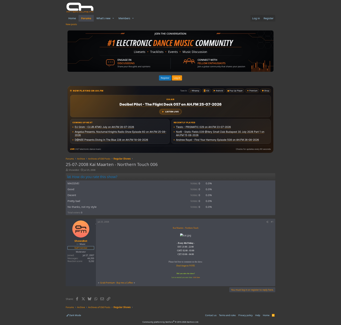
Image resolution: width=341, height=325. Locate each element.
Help (257, 315)
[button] (113, 18)
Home (72, 18)
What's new (103, 18)
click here (196, 277)
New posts (71, 24)
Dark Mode (75, 315)
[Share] (267, 222)
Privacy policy (245, 315)
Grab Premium (107, 282)
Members (124, 18)
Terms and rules (227, 315)
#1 (272, 221)
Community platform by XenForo (170, 322)
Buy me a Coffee (125, 282)
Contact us (210, 315)
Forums (86, 18)
